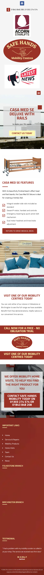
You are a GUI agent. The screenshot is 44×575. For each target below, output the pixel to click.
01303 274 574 (31, 9)
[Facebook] (22, 3)
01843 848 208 (17, 9)
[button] (39, 93)
